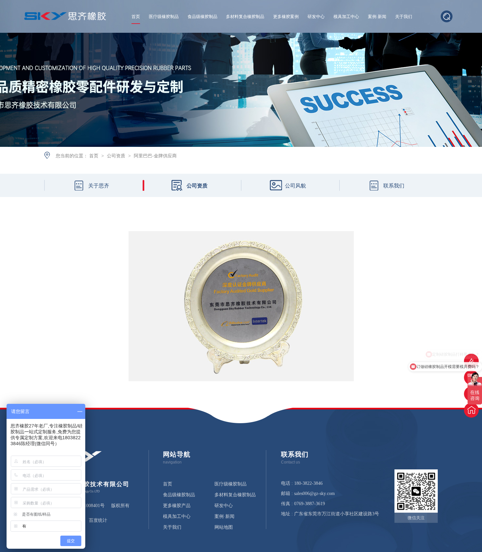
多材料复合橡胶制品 (245, 16)
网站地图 (223, 527)
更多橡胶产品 (177, 505)
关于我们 (403, 16)
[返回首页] (471, 410)
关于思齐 (98, 185)
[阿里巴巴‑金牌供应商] (65, 18)
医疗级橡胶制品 (164, 16)
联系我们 (393, 185)
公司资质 (117, 155)
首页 (135, 16)
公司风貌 (295, 185)
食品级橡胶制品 (202, 16)
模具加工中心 (346, 16)
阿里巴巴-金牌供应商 (155, 155)
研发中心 (316, 16)
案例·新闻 (377, 16)
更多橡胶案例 (286, 16)
